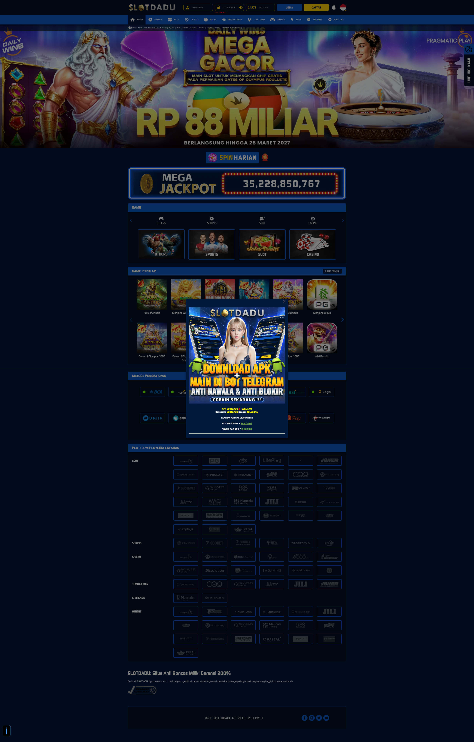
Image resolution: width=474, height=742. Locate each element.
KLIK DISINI (246, 423)
